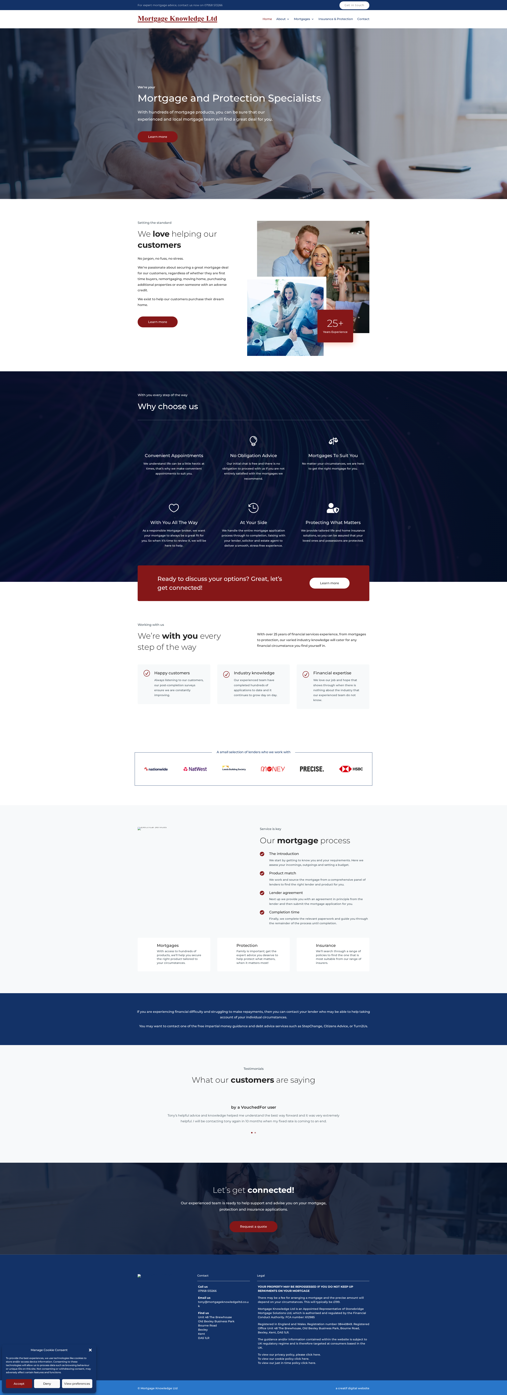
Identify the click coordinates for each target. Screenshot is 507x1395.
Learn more (157, 137)
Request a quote (253, 1226)
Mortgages (302, 19)
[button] (90, 1350)
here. (317, 1354)
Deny (47, 1383)
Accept (19, 1383)
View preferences (77, 1383)
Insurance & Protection (335, 19)
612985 (310, 1317)
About (281, 19)
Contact (363, 19)
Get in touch (354, 5)
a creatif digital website (352, 1388)
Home (267, 19)
